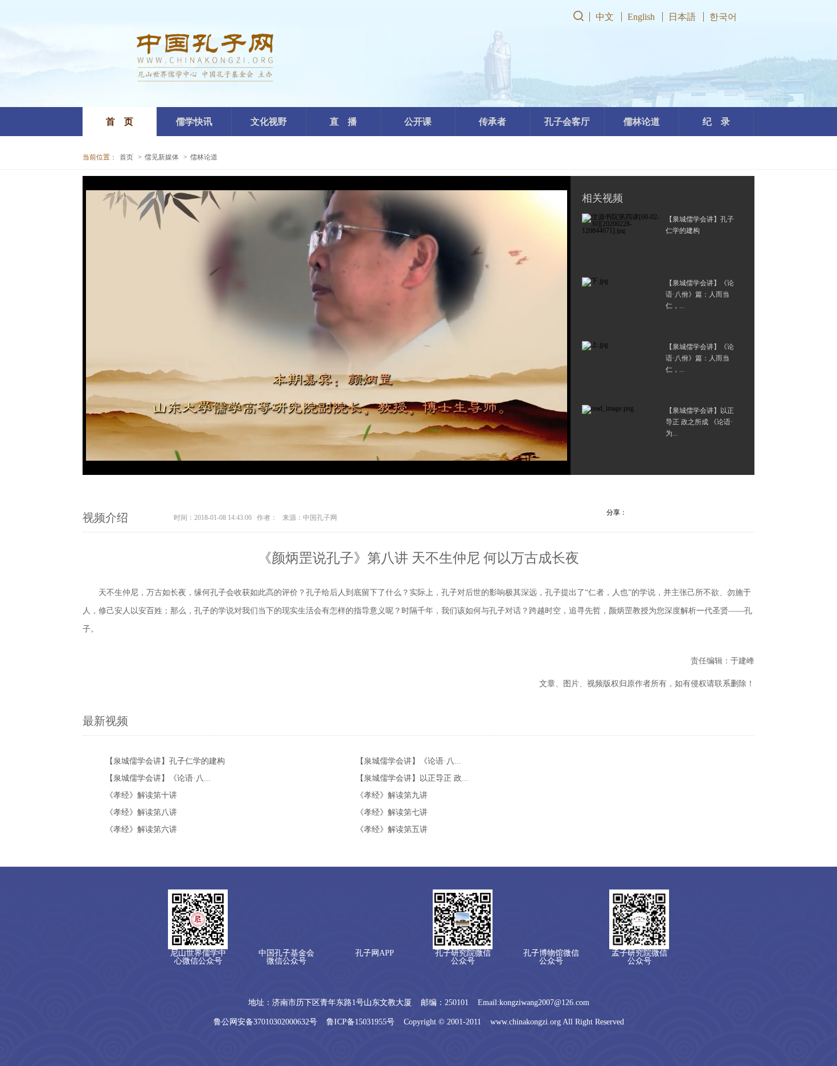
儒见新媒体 (162, 157)
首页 (126, 157)
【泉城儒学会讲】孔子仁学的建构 (165, 761)
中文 (605, 17)
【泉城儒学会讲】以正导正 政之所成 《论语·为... (700, 422)
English (641, 17)
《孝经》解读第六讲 (141, 829)
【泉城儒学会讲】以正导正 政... (412, 778)
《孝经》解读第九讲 (392, 795)
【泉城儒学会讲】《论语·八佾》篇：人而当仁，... (700, 294)
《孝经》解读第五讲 (392, 829)
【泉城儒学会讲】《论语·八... (408, 761)
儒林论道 (204, 157)
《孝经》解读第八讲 (141, 812)
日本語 (682, 17)
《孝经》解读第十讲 (141, 795)
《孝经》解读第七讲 (392, 812)
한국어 (723, 17)
